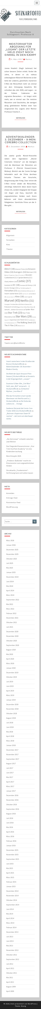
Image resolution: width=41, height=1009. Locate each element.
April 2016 (10, 832)
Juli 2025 (9, 563)
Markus (29, 59)
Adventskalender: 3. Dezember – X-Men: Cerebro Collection (20, 139)
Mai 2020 (9, 654)
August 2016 (11, 813)
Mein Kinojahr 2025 (13, 456)
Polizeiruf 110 (10, 307)
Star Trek (15, 312)
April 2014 (10, 918)
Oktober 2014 (11, 900)
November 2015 (12, 854)
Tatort (24, 320)
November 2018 (12, 709)
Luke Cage (28, 297)
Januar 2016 (11, 845)
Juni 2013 (10, 941)
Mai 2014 (9, 914)
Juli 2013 (9, 936)
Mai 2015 (9, 868)
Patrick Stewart (26, 304)
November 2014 (12, 895)
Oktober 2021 (11, 622)
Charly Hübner (10, 281)
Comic (24, 281)
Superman (15, 320)
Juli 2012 (9, 964)
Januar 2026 (11, 545)
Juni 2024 (10, 581)
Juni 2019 (10, 686)
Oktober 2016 (11, 804)
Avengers (20, 272)
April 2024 (10, 590)
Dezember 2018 (12, 704)
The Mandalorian (11, 323)
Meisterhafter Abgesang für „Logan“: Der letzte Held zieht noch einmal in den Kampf (20, 49)
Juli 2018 (9, 722)
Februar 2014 (11, 927)
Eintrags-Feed (11, 498)
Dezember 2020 (12, 631)
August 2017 (11, 763)
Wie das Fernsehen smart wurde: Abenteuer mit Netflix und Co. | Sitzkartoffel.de (18, 398)
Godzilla (32, 291)
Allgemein (10, 235)
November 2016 (12, 800)
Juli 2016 (9, 818)
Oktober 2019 (11, 677)
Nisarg (23, 1006)
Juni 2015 (10, 864)
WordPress (32, 1004)
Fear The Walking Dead (24, 288)
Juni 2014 (10, 909)
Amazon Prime (21, 269)
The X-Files (11, 325)
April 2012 (10, 968)
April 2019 (10, 691)
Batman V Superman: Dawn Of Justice (14, 275)
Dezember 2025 (12, 549)
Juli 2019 (9, 681)
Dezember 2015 (12, 850)
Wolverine (21, 325)
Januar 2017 (11, 791)
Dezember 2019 (12, 672)
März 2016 (10, 836)
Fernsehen (10, 240)
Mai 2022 (9, 604)
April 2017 (10, 782)
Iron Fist (25, 294)
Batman (31, 272)
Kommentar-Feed (13, 502)
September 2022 (12, 599)
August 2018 (11, 718)
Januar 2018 (11, 745)
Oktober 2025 (11, 559)
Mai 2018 (9, 732)
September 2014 (12, 905)
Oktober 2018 (11, 713)
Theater (9, 249)
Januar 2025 (11, 572)
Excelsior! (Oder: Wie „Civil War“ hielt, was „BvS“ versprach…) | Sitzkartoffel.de (18, 386)
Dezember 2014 (12, 891)
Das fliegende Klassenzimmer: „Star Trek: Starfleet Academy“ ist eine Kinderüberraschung (20, 449)
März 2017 (10, 786)
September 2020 (12, 645)
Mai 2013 (9, 945)
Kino (8, 244)
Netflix (27, 300)
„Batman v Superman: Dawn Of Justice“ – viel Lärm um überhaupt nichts (19, 416)
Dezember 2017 (12, 750)
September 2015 (12, 859)
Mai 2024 (9, 586)
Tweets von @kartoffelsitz (14, 343)
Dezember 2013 (12, 932)
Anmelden (10, 493)
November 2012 (12, 950)
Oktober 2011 (11, 973)
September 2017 (12, 759)
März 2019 (10, 695)
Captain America (25, 278)
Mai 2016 (9, 827)
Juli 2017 (9, 768)
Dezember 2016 (12, 795)
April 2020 (10, 659)
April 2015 (10, 873)
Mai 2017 (9, 777)
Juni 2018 (10, 727)
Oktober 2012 (11, 955)
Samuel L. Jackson (11, 310)
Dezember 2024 (12, 577)
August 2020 (11, 650)
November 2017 (12, 754)
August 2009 (11, 986)
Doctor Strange (11, 288)
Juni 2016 (10, 823)
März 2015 (10, 877)
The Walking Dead (26, 322)
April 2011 (10, 982)
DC (16, 284)
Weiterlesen (21, 118)
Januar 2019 (11, 700)
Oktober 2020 (11, 640)
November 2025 (12, 554)
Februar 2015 (11, 882)
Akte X (9, 268)
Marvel (12, 300)
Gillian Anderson (23, 291)
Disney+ (32, 285)
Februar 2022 (11, 613)
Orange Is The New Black (12, 304)
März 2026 (10, 540)
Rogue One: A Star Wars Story (26, 307)
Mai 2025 (9, 568)
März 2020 (10, 663)
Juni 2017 (10, 772)
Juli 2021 (9, 627)
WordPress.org (12, 507)
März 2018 (10, 741)
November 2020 (12, 636)
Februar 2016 (11, 841)
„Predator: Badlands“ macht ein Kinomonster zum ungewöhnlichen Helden (20, 463)
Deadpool (23, 285)
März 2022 (10, 609)
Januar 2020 (11, 668)
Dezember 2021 (12, 618)
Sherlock (21, 309)
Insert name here (13, 293)
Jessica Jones (10, 297)
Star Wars (24, 316)
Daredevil (8, 285)
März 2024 (10, 595)
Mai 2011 (9, 977)
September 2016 (12, 809)
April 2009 (10, 991)
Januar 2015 (11, 886)
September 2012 (12, 959)
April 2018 (10, 736)
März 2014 (10, 923)
